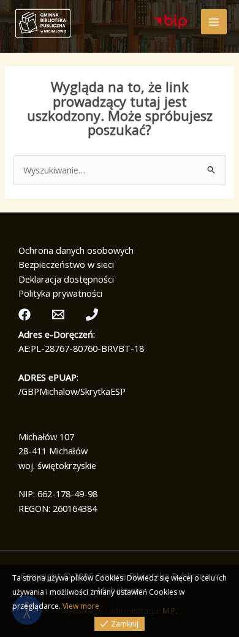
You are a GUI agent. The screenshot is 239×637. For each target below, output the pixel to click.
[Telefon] (92, 314)
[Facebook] (24, 314)
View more (81, 606)
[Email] (58, 314)
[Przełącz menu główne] (214, 22)
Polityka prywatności (60, 293)
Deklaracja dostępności (66, 279)
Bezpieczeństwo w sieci (66, 264)
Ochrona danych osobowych (76, 250)
